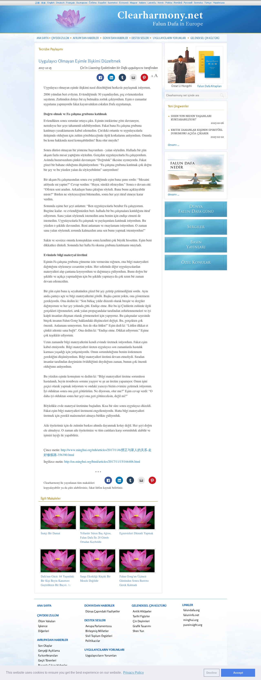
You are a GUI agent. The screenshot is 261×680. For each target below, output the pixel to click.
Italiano (142, 2)
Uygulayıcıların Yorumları (101, 655)
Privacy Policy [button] (133, 672)
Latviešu (152, 2)
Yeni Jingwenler (178, 106)
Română (178, 2)
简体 (43, 3)
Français (70, 2)
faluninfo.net (191, 615)
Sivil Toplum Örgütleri (98, 635)
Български (81, 2)
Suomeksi (112, 2)
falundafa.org (191, 610)
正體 (37, 3)
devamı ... (173, 144)
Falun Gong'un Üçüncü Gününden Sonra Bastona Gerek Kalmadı (134, 580)
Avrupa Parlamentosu (98, 626)
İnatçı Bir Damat (50, 533)
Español (102, 2)
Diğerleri (43, 631)
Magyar (133, 2)
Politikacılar (92, 640)
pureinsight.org (192, 624)
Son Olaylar (45, 645)
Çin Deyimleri (141, 621)
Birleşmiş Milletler (97, 631)
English (50, 2)
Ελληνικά (123, 2)
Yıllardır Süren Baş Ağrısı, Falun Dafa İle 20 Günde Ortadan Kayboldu (95, 537)
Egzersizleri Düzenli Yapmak (136, 533)
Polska (168, 2)
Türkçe (207, 2)
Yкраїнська (219, 2)
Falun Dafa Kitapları (209, 86)
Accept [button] (238, 672)
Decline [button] (211, 672)
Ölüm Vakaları (46, 621)
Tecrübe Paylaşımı (51, 49)
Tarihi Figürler (141, 616)
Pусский (188, 2)
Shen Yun (138, 631)
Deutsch (60, 2)
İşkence (43, 626)
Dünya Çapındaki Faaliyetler (102, 611)
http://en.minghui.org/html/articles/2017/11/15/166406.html (102, 461)
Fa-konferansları (48, 655)
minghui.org (190, 620)
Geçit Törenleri (47, 660)
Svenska (198, 2)
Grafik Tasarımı (142, 626)
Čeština (92, 2)
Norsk (161, 2)
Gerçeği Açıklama (49, 650)
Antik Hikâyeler (142, 611)
